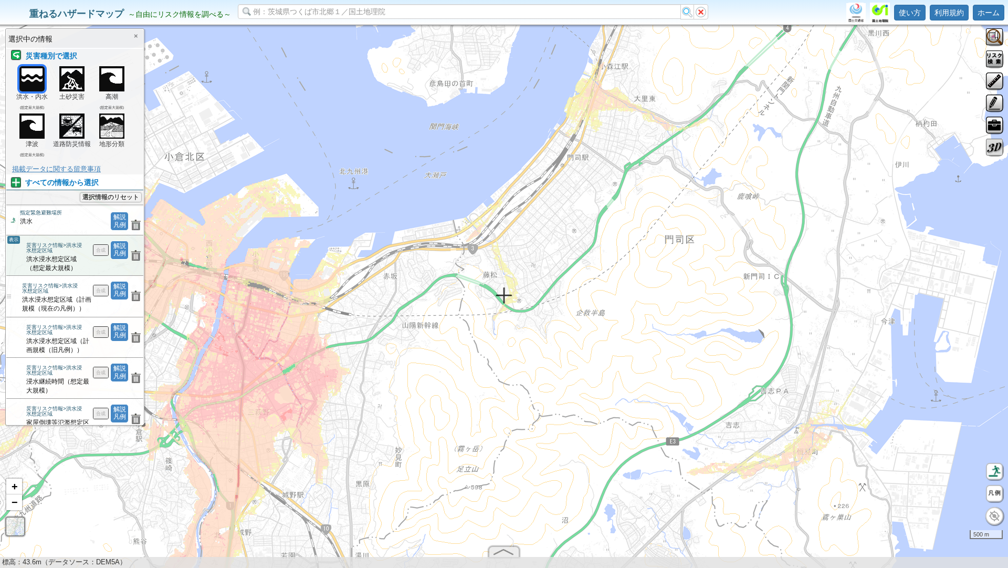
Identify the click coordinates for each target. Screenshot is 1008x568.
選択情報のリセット (110, 197)
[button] (14, 486)
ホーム (989, 12)
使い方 (910, 12)
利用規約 (949, 12)
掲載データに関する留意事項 (56, 169)
